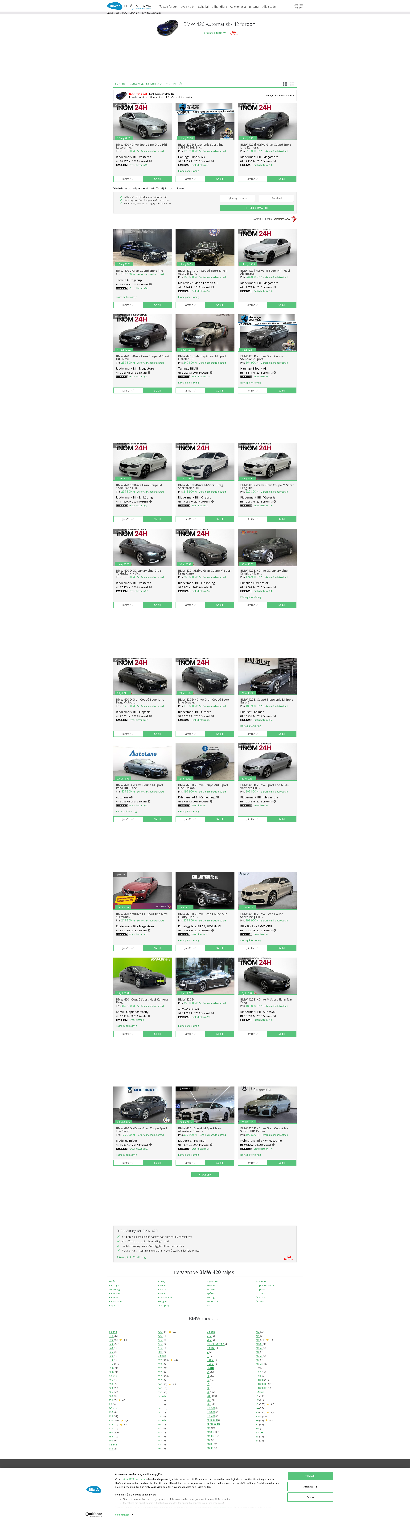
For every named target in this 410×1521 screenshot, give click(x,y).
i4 (208, 1375)
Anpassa (308, 1486)
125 (111, 1351)
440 (160, 1347)
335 (111, 1436)
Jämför (126, 179)
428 (160, 1335)
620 (160, 1400)
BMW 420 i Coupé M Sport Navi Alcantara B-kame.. (200, 1129)
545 (160, 1388)
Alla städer (269, 7)
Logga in (299, 7)
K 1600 (211, 1415)
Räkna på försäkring (188, 170)
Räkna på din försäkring (131, 1257)
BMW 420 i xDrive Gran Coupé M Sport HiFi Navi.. (142, 357)
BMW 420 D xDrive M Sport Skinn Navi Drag (266, 1000)
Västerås (261, 1293)
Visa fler (205, 1174)
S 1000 (260, 1379)
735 (160, 1432)
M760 (259, 1355)
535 (160, 1380)
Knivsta (162, 1293)
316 (111, 1412)
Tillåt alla (310, 1476)
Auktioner (237, 7)
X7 (257, 1424)
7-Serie (162, 1420)
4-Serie (113, 1444)
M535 (259, 1343)
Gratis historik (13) (138, 805)
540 (160, 1384)
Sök (117, 13)
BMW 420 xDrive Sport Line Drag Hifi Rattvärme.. (141, 146)
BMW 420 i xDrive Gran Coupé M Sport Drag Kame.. (205, 572)
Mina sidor (298, 5)
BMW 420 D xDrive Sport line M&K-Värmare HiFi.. (264, 786)
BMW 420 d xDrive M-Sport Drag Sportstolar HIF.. (200, 486)
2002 (112, 1371)
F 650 (210, 1359)
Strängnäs (213, 1297)
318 (111, 1416)
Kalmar (162, 1285)
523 (160, 1364)
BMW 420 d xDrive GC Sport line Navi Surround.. (142, 915)
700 (160, 1424)
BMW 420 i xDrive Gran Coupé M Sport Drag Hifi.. (267, 486)
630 (160, 1404)
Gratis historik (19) (263, 291)
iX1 (209, 1395)
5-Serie (162, 1355)
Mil (174, 83)
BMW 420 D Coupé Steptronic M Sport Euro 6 (266, 701)
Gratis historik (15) (138, 164)
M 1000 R (212, 1419)
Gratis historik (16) (138, 288)
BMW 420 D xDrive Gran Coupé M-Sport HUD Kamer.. (264, 1129)
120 (111, 1343)
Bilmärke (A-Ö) (154, 83)
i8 (208, 1387)
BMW (124, 13)
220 (111, 1387)
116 (111, 1335)
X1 (257, 1395)
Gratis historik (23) (138, 376)
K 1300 (211, 1411)
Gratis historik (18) (263, 164)
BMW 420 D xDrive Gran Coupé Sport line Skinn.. (141, 1129)
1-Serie (113, 1331)
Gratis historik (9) (138, 505)
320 (111, 1420)
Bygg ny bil (188, 7)
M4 (258, 1335)
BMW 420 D (186, 999)
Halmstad (114, 1293)
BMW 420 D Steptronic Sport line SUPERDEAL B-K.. (201, 146)
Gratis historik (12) (138, 1148)
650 (160, 1416)
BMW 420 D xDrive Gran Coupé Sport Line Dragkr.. (203, 701)
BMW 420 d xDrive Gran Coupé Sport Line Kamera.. (265, 146)
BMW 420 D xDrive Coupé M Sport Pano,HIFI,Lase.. (139, 786)
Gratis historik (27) (138, 719)
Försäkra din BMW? (214, 32)
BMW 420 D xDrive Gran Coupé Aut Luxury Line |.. (202, 915)
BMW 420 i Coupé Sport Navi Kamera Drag (142, 1000)
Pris (167, 83)
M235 (210, 1443)
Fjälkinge (114, 1285)
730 (160, 1428)
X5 (257, 1412)
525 (160, 1368)
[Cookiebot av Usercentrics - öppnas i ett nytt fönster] (94, 1514)
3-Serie (113, 1408)
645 (160, 1412)
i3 (208, 1371)
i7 (208, 1383)
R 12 (259, 1371)
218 (111, 1383)
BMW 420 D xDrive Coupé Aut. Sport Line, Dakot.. (203, 786)
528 (160, 1372)
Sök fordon (170, 7)
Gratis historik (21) (263, 376)
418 (111, 1448)
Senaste (135, 83)
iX (208, 1391)
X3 (257, 1404)
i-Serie (210, 1367)
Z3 (257, 1436)
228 (111, 1395)
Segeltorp (212, 1285)
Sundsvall (212, 1301)
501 (160, 1351)
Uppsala (260, 1289)
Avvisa (310, 1497)
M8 (258, 1359)
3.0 (111, 1404)
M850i (260, 1363)
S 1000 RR (262, 1383)
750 (160, 1444)
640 (160, 1408)
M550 (259, 1347)
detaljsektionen (223, 1507)
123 (111, 1347)
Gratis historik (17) (138, 590)
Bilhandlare (219, 7)
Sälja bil (203, 7)
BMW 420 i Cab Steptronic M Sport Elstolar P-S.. (202, 357)
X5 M (259, 1416)
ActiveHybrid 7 (216, 1343)
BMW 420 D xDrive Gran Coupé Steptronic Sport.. (261, 357)
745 (160, 1440)
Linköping (163, 1305)
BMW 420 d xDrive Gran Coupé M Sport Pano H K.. (139, 486)
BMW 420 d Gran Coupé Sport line (139, 271)
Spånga (211, 1293)
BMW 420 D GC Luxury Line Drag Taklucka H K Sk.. (138, 572)
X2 (257, 1400)
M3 (258, 1331)
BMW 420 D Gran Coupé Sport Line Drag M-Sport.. (140, 701)
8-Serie (211, 1331)
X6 (257, 1420)
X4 (257, 1408)
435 (160, 1343)
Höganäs (114, 1305)
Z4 (257, 1440)
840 (209, 1335)
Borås (112, 1281)
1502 (112, 1367)
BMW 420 (134, 13)
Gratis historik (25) (201, 376)
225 (111, 1391)
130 (111, 1359)
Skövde (211, 1289)
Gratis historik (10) (263, 1019)
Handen (113, 1297)
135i (111, 1363)
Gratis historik (199, 805)
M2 (209, 1439)
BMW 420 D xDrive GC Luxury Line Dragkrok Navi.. (264, 572)
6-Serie (162, 1396)
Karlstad (162, 1289)
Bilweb (110, 13)
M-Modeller (213, 1423)
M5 (258, 1339)
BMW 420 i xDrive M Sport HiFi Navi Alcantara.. (265, 272)
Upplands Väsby (265, 1285)
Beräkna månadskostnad (150, 151)
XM (258, 1428)
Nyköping (212, 1281)
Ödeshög (261, 1297)
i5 (208, 1379)
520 (160, 1360)
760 (160, 1448)
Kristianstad (165, 1297)
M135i (211, 1431)
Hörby (161, 1281)
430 (160, 1339)
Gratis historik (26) (263, 719)
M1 (209, 1427)
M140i (211, 1435)
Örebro (260, 1301)
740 (160, 1436)
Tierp (210, 1305)
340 (111, 1440)
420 (160, 1331)
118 (111, 1339)
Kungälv (162, 1301)
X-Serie (260, 1391)
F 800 (210, 1363)
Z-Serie (260, 1432)
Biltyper (254, 7)
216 (111, 1379)
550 (160, 1392)
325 (111, 1424)
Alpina (211, 1347)
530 (160, 1376)
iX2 (209, 1399)
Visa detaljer (122, 1514)
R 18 (259, 1375)
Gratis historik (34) (263, 590)
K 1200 (211, 1407)
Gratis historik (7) (200, 164)
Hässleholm (115, 1301)
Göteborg (114, 1289)
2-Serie (113, 1375)
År (181, 83)
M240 (210, 1447)
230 (111, 1400)
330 (111, 1432)
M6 (258, 1351)
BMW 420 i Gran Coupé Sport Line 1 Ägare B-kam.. (202, 272)
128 (111, 1355)
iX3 (209, 1403)
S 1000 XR (262, 1387)
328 (111, 1428)
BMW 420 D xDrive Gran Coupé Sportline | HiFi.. (261, 915)
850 (209, 1339)
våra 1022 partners (134, 1479)
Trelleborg (262, 1281)
